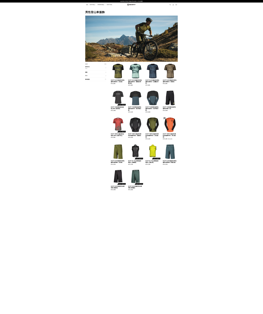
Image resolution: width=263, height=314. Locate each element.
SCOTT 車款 (109, 4)
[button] (170, 4)
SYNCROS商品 (101, 4)
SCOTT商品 (92, 4)
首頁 (87, 4)
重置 (105, 64)
